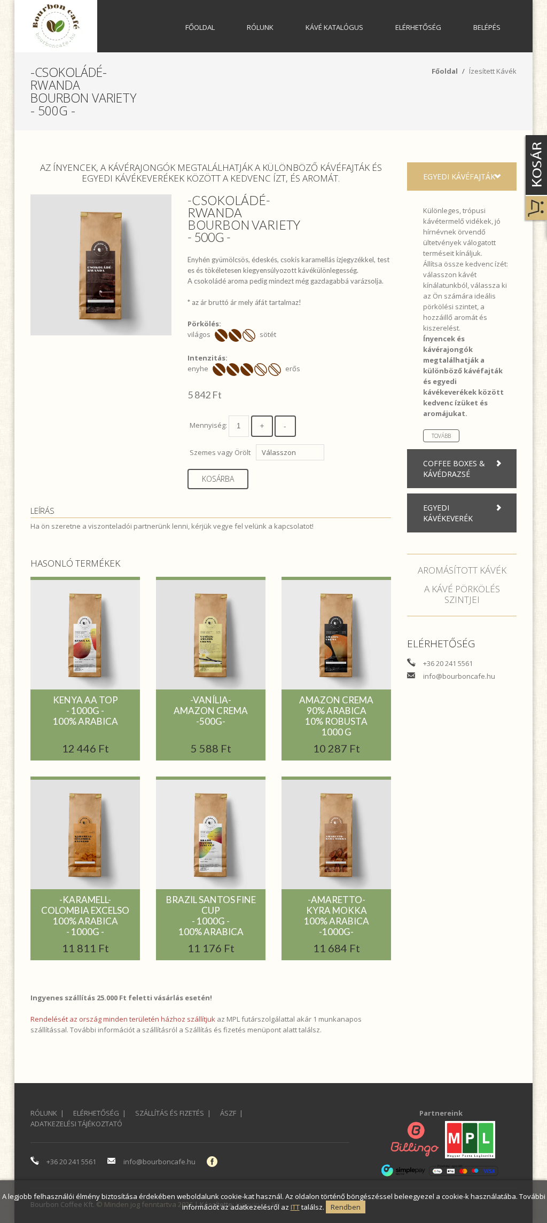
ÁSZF (228, 1113)
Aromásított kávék (462, 570)
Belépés (487, 27)
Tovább (441, 436)
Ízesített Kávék (493, 71)
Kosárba (218, 479)
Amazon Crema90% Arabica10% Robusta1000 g (336, 716)
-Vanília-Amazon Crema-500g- (211, 710)
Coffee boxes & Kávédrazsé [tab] (454, 468)
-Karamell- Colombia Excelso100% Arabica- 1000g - (85, 915)
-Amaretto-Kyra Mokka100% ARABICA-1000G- (336, 915)
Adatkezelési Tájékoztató (76, 1123)
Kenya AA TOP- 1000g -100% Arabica (85, 710)
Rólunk (260, 27)
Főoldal (200, 27)
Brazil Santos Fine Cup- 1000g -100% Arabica (211, 915)
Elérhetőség (418, 27)
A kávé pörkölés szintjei (462, 594)
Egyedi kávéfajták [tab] (459, 176)
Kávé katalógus (334, 27)
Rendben (346, 1207)
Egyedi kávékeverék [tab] (448, 513)
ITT (295, 1207)
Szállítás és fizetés (215, 1029)
